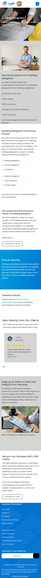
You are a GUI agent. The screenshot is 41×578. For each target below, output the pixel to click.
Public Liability (7, 99)
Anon (18, 337)
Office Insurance (9, 104)
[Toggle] (13, 238)
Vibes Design (24, 576)
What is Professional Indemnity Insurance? (18, 435)
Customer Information (12, 504)
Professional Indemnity (11, 93)
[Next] (38, 426)
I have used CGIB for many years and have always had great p (19, 353)
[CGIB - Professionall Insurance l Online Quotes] (8, 4)
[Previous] (3, 426)
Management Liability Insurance (15, 109)
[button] (37, 4)
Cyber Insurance (9, 114)
